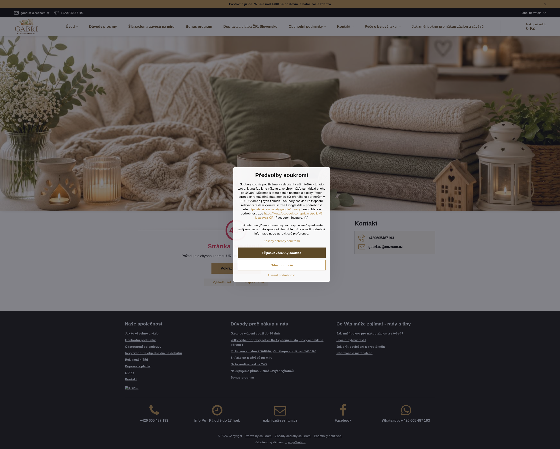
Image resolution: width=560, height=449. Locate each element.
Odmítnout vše (282, 265)
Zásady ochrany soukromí (282, 241)
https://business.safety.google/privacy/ (275, 209)
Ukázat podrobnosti (281, 275)
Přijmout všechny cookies (281, 253)
